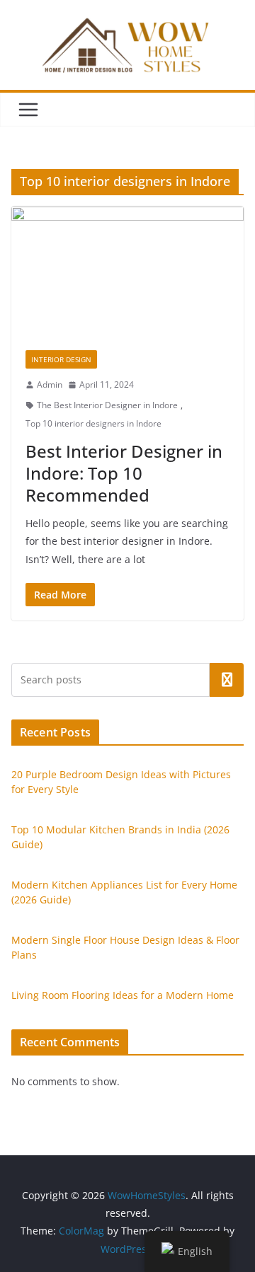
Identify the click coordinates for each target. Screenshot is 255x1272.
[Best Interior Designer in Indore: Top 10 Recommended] (127, 271)
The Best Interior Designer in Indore (107, 405)
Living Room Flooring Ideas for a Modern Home (122, 995)
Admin (49, 384)
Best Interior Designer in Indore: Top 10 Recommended (124, 473)
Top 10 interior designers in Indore (94, 423)
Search (227, 680)
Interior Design (61, 359)
